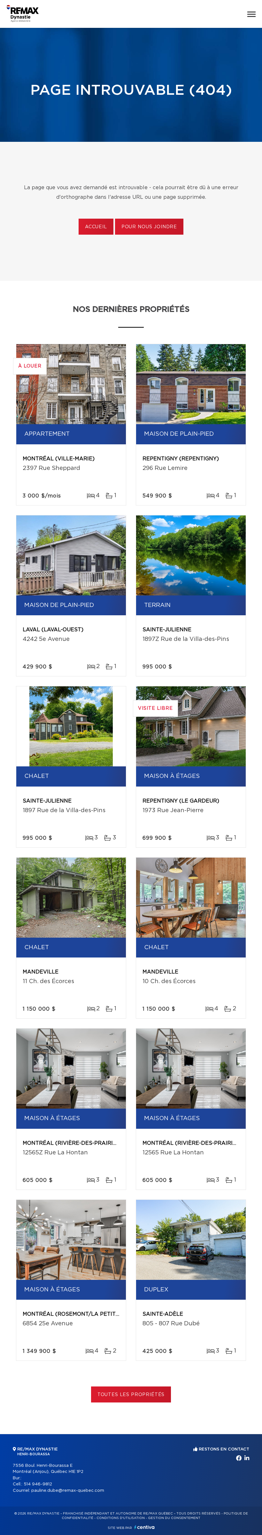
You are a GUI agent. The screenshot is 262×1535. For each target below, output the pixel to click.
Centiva (144, 1527)
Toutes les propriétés (131, 1395)
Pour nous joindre (149, 227)
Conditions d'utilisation (120, 1518)
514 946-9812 (38, 1484)
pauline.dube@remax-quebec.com (67, 1491)
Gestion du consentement (174, 1518)
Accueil (96, 227)
